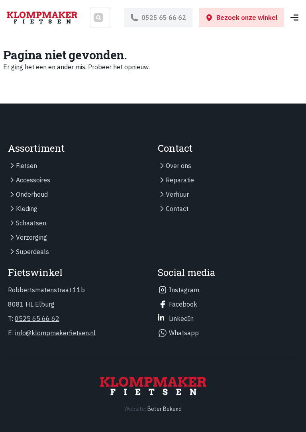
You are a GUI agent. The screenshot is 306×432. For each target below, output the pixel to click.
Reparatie (180, 180)
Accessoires (33, 180)
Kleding (26, 209)
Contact (177, 209)
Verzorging (31, 237)
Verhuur (177, 194)
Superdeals (32, 252)
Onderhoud (32, 194)
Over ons (178, 166)
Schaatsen (31, 223)
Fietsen (26, 166)
